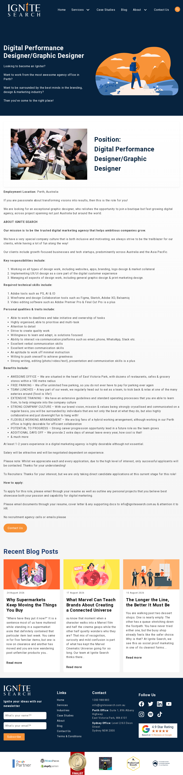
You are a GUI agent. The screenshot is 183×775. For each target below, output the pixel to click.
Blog (124, 9)
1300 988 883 (100, 700)
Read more (14, 662)
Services (77, 9)
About (137, 9)
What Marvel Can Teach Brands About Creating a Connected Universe (91, 605)
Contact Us (161, 9)
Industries (63, 710)
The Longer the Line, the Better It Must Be (148, 602)
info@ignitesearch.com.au (108, 705)
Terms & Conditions (69, 736)
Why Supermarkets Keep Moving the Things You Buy (31, 605)
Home (62, 9)
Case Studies (106, 9)
